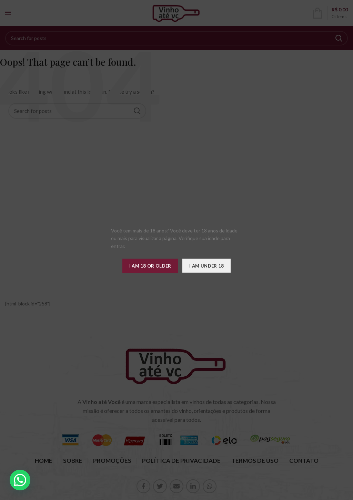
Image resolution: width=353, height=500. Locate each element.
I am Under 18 (206, 266)
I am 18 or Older (150, 266)
